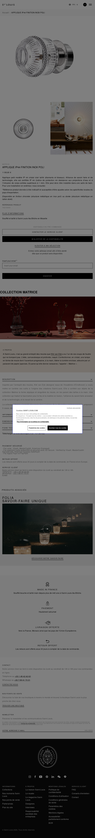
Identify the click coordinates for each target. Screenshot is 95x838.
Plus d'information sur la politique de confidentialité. (33, 421)
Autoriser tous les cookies (57, 428)
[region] (47, 419)
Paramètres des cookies (37, 428)
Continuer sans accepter (74, 408)
